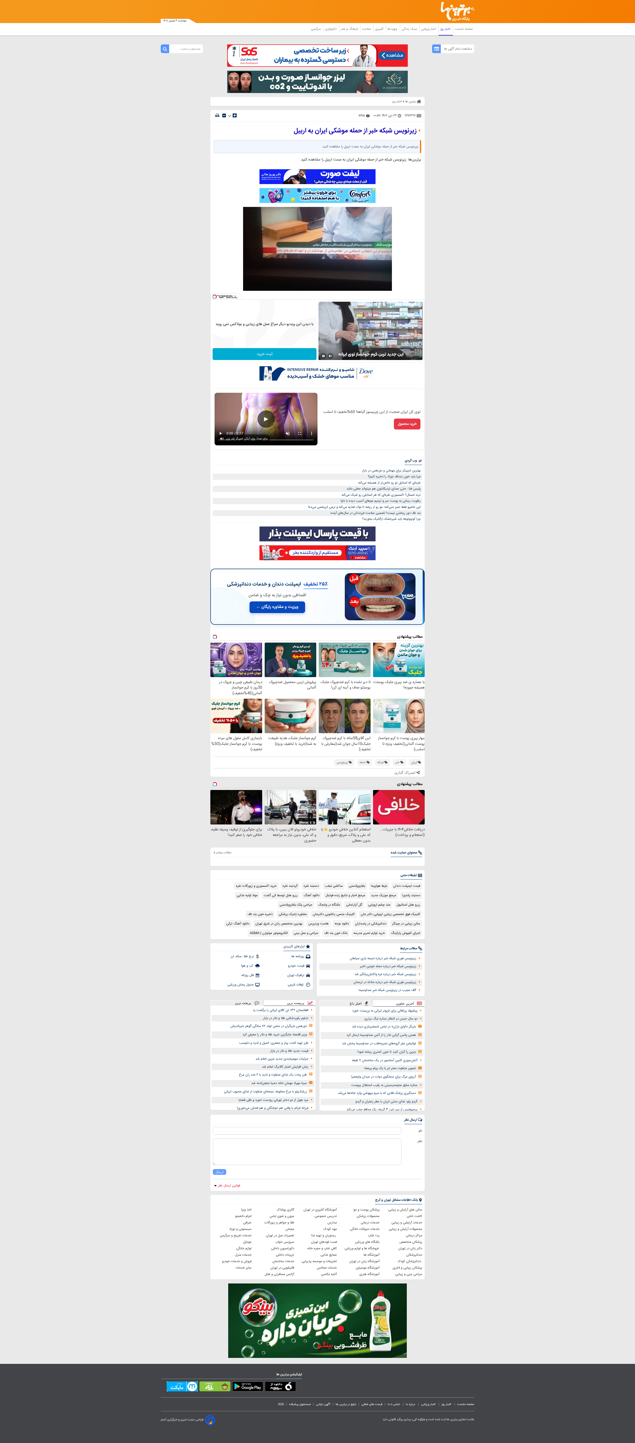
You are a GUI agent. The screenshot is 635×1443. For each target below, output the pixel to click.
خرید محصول (407, 424)
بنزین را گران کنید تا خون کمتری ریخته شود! (386, 1051)
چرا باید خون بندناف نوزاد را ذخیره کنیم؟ (394, 476)
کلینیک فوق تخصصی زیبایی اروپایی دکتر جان (390, 914)
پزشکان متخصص (410, 1242)
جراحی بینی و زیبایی (408, 1274)
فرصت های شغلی (371, 1404)
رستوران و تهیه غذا (324, 1235)
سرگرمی (316, 29)
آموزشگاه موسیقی (368, 1268)
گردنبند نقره (290, 886)
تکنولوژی (331, 29)
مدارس (332, 1222)
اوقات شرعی (296, 984)
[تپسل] (214, 296)
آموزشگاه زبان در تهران (364, 1261)
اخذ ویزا (246, 1210)
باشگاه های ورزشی (367, 1242)
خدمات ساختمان (283, 1261)
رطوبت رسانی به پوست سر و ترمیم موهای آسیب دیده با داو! (381, 500)
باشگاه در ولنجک (329, 905)
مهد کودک (330, 1229)
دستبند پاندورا (411, 895)
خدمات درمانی (370, 1222)
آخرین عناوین (405, 1003)
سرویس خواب (284, 1242)
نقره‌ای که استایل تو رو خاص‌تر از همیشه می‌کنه (389, 482)
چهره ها (392, 29)
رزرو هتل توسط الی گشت (281, 895)
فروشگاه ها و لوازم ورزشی (362, 1248)
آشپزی (379, 29)
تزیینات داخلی (285, 1255)
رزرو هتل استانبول (408, 905)
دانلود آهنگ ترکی (237, 923)
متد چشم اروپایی (379, 905)
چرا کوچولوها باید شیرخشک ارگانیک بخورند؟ (391, 519)
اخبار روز (445, 29)
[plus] (234, 115)
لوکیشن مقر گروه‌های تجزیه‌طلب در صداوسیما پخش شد (379, 1043)
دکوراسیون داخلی (282, 1248)
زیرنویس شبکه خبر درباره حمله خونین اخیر (388, 966)
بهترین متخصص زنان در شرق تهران (278, 923)
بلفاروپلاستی (357, 886)
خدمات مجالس (327, 1268)
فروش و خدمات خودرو (237, 1261)
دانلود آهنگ (311, 895)
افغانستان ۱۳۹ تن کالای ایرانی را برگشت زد (280, 1010)
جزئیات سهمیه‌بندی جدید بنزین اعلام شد (281, 1059)
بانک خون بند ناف (336, 933)
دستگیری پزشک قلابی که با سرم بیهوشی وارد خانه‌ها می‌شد (377, 1093)
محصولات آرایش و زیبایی (405, 1229)
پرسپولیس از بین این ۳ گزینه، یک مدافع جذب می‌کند (382, 1109)
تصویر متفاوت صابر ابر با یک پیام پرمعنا (390, 1068)
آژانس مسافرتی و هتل (279, 1274)
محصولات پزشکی (368, 1216)
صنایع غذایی (328, 1255)
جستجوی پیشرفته (300, 1404)
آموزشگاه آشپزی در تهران (320, 1210)
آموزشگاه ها (372, 1255)
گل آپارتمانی (354, 905)
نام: (420, 1131)
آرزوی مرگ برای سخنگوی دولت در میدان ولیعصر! (383, 1076)
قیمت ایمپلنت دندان (406, 886)
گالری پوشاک (285, 1210)
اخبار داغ (356, 1003)
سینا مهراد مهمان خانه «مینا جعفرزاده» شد (279, 1083)
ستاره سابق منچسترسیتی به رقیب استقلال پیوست (384, 1085)
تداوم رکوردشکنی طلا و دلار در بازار (285, 1018)
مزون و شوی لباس (282, 1216)
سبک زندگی (410, 29)
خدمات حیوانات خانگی (365, 1229)
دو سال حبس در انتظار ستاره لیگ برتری (390, 1018)
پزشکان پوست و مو (366, 1210)
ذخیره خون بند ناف (260, 914)
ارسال (219, 1172)
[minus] (224, 115)
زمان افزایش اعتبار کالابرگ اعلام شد (285, 1067)
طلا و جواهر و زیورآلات (279, 1222)
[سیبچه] (280, 1387)
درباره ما (411, 1404)
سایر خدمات (244, 1268)
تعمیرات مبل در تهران (280, 1235)
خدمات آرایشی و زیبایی (406, 1222)
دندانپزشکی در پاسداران (370, 923)
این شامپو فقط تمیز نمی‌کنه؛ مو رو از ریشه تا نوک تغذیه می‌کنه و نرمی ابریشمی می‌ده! (364, 507)
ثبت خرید (265, 354)
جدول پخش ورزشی (240, 984)
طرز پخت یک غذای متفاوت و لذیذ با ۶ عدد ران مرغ (273, 1075)
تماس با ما (394, 1404)
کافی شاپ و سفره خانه (322, 1248)
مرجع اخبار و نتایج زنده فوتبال (345, 895)
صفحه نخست (464, 29)
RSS (281, 1404)
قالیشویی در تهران (282, 1268)
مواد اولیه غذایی (247, 895)
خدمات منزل (243, 1255)
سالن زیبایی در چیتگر (406, 923)
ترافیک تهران (295, 975)
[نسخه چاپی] (217, 115)
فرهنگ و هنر (350, 29)
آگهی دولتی (323, 1404)
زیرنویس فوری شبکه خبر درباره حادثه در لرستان (384, 982)
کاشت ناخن (414, 1216)
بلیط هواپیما (379, 886)
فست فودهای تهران (324, 1242)
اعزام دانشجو (243, 1216)
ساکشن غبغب (334, 886)
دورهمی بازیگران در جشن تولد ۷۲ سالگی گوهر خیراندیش (268, 1026)
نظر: (419, 1141)
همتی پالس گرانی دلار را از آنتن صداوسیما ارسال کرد (381, 1035)
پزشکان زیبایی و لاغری (407, 1268)
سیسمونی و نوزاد (240, 1229)
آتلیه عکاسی (329, 1274)
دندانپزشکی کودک (410, 1261)
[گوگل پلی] (247, 1387)
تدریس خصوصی (326, 1216)
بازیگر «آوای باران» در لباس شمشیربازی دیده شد (384, 1026)
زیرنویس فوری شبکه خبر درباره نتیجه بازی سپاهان (383, 958)
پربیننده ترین (295, 1003)
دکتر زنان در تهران (410, 1248)
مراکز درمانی (414, 1235)
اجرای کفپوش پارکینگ (405, 933)
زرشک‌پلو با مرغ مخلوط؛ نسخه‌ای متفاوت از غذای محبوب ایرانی (265, 1091)
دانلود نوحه (342, 923)
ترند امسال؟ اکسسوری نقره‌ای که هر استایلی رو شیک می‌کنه (381, 494)
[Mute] (330, 356)
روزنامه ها (297, 956)
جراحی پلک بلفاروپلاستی (296, 905)
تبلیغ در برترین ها (346, 1404)
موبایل (247, 1242)
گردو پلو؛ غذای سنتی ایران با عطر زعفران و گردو (386, 1101)
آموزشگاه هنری (369, 1274)
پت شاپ (374, 1235)
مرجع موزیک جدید (383, 895)
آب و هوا (247, 966)
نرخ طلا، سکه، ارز (242, 956)
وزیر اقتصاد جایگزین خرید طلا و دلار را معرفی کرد (275, 1034)
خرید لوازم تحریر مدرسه (369, 933)
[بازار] (214, 1387)
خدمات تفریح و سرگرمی (236, 1235)
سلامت (367, 29)
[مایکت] (182, 1387)
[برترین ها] (455, 11)
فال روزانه (247, 975)
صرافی (247, 1222)
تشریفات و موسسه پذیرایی (319, 1261)
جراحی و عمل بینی (306, 933)
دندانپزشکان (414, 1255)
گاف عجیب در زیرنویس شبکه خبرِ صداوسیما (387, 990)
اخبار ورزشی (429, 29)
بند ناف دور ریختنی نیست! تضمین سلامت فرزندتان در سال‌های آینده (375, 513)
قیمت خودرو (296, 966)
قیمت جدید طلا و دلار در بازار (289, 1051)
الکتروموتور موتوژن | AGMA (269, 933)
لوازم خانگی (244, 1248)
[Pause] (323, 356)
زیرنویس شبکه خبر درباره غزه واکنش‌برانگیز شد (385, 974)
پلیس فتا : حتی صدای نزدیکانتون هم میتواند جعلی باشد (384, 488)
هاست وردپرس (318, 923)
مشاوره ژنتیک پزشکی (293, 914)
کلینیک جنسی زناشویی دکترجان (334, 914)
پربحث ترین (243, 1003)
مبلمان (290, 1229)
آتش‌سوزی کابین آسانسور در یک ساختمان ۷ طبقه (384, 1060)
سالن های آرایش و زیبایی (405, 1210)
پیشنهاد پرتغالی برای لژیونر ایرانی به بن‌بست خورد (384, 1010)
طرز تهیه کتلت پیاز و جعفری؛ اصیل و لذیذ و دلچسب (273, 1043)
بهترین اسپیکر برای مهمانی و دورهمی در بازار (391, 470)
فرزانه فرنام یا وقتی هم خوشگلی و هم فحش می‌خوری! (272, 1108)
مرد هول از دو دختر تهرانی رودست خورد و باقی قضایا (273, 1100)
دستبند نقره (311, 886)
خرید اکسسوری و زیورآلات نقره (256, 886)
